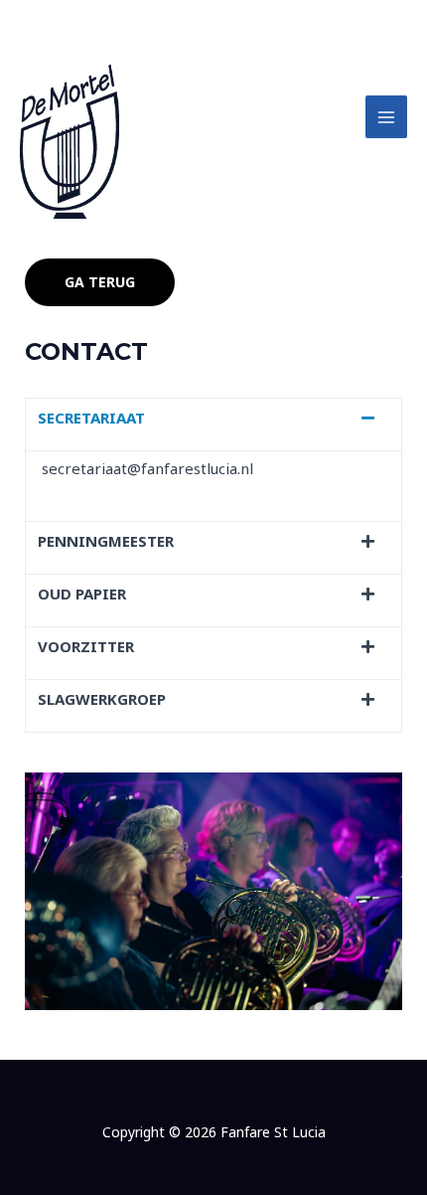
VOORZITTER (86, 646)
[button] (213, 424)
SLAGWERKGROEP (102, 699)
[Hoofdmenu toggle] (386, 116)
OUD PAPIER (82, 593)
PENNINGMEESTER (106, 541)
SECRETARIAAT (91, 417)
